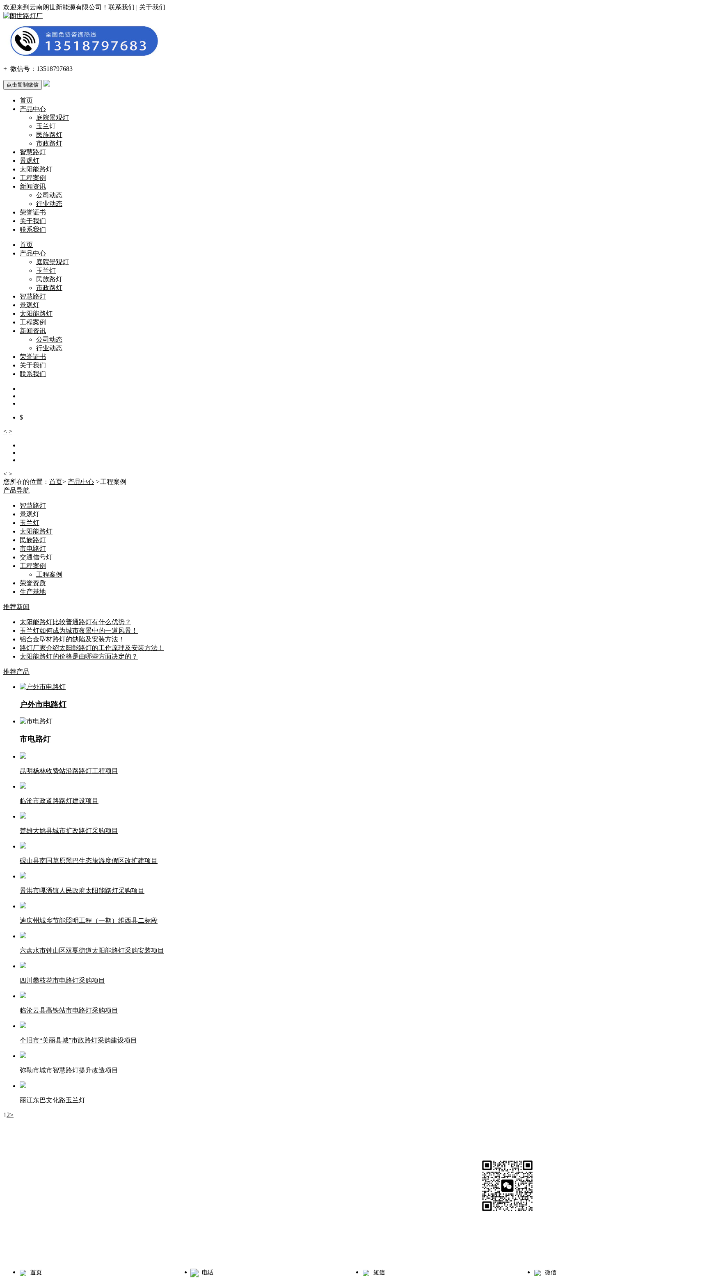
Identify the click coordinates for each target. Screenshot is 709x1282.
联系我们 (33, 229)
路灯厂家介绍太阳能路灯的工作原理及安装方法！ (92, 647)
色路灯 (277, 1249)
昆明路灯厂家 (98, 1249)
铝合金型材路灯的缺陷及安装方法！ (72, 639)
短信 (379, 1272)
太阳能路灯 (36, 169)
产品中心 (33, 108)
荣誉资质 (33, 582)
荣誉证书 (33, 212)
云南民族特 (244, 1249)
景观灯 (29, 160)
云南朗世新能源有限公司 (73, 1210)
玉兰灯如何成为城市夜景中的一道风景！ (79, 630)
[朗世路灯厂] (23, 15)
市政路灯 (49, 143)
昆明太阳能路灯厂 (200, 1249)
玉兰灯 (46, 126)
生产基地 (33, 591)
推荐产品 (16, 671)
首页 (26, 100)
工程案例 (33, 177)
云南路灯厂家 (57, 1249)
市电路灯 (33, 548)
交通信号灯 (36, 557)
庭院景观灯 (52, 117)
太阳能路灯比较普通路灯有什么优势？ (75, 621)
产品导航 (16, 490)
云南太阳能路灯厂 (146, 1249)
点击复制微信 (23, 85)
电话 (207, 1272)
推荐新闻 (16, 606)
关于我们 (33, 220)
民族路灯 (49, 134)
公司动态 (49, 195)
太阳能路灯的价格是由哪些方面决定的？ (79, 656)
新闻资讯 (33, 186)
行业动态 (49, 203)
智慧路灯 (33, 151)
